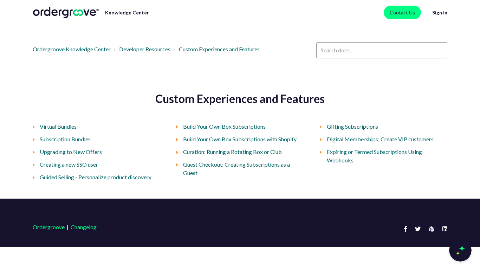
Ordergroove (49, 227)
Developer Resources (144, 49)
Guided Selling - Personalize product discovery (95, 177)
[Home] (66, 12)
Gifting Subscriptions (352, 126)
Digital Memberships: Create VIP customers (380, 139)
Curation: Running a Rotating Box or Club (232, 151)
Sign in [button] (439, 12)
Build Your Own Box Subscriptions (224, 126)
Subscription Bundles (65, 139)
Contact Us (402, 12)
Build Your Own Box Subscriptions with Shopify (240, 139)
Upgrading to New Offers (71, 151)
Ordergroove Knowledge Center (72, 49)
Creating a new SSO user (69, 164)
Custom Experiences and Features (219, 49)
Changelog (84, 227)
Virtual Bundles (58, 126)
